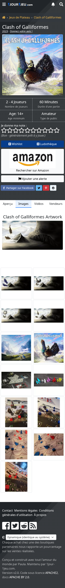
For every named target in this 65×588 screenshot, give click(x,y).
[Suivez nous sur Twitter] (15, 528)
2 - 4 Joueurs (16, 102)
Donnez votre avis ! (21, 31)
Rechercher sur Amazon (32, 170)
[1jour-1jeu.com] (27, 4)
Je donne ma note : (14, 125)
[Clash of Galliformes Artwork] (16, 283)
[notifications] (53, 4)
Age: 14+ (16, 114)
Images (23, 204)
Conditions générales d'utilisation (28, 513)
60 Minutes (49, 102)
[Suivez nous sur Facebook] (6, 528)
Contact (7, 510)
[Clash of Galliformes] (32, 64)
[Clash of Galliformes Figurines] (48, 380)
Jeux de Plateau (19, 17)
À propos (40, 515)
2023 (5, 31)
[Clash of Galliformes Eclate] (16, 380)
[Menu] (4, 4)
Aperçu (8, 204)
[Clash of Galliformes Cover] (48, 348)
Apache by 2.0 (19, 577)
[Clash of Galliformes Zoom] (16, 412)
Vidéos (39, 204)
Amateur (49, 114)
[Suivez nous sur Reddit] (24, 528)
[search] (61, 4)
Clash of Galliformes (47, 17)
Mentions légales (26, 510)
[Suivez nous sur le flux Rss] (33, 528)
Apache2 (51, 573)
